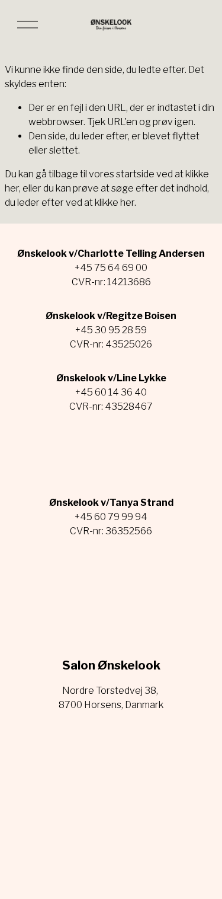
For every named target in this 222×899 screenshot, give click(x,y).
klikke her (114, 202)
